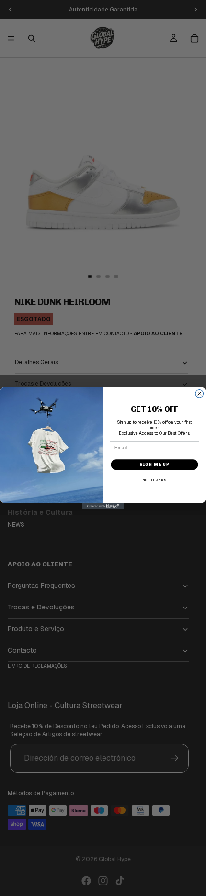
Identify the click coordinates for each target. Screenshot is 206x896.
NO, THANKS (154, 480)
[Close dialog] (199, 393)
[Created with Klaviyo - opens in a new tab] (103, 506)
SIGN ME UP (154, 464)
